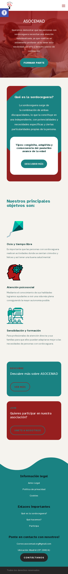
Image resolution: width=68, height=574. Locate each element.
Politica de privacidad (34, 489)
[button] (4, 12)
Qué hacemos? (33, 519)
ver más (20, 386)
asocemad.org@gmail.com (37, 543)
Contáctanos (34, 557)
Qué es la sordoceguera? (34, 513)
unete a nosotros (27, 430)
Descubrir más (34, 163)
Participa (34, 526)
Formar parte (34, 62)
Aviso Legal (34, 483)
